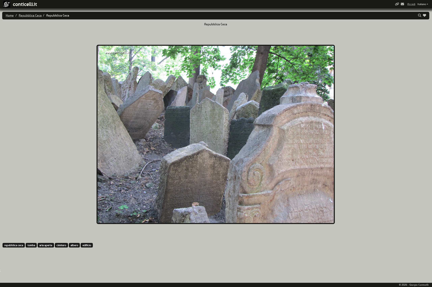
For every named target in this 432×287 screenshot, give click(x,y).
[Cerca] (420, 15)
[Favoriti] (425, 15)
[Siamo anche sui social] (397, 4)
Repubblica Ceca (30, 15)
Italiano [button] (421, 4)
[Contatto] (403, 4)
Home (10, 15)
